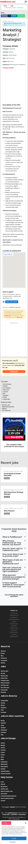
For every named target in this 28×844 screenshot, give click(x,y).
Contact (3, 802)
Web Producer (9, 513)
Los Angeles (7, 388)
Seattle (5, 386)
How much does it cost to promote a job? (12, 557)
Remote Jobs (4, 677)
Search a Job (6, 405)
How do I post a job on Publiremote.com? (12, 551)
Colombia (3, 714)
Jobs (11, 6)
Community (4, 662)
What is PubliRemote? (12, 539)
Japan (2, 727)
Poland (3, 756)
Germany (3, 751)
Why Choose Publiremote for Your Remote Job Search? (11, 545)
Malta (2, 761)
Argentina (3, 709)
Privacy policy (6, 816)
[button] (25, 823)
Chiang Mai (6, 399)
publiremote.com (12, 814)
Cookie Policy (13, 842)
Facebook (4, 15)
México (3, 707)
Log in (7, 808)
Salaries (4, 408)
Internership (4, 691)
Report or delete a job (7, 793)
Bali (4, 393)
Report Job (19, 317)
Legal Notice (14, 816)
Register (12, 808)
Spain (2, 759)
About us (3, 652)
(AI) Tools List (6, 410)
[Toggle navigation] (26, 1)
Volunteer (3, 694)
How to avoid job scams (7, 800)
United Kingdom (5, 773)
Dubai (5, 397)
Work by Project (5, 684)
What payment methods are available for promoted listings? (13, 579)
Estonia (3, 749)
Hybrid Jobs (4, 680)
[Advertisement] (14, 86)
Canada (3, 704)
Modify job (12, 307)
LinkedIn (13, 15)
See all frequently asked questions (14, 597)
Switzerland (4, 763)
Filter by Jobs (4, 673)
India (2, 736)
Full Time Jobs (5, 687)
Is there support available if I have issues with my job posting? (13, 586)
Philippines (4, 731)
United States (4, 702)
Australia (3, 724)
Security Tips (7, 315)
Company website (8, 67)
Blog (2, 657)
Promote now (14, 371)
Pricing (3, 655)
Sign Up (3, 786)
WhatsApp (21, 15)
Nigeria (3, 722)
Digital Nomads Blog (8, 406)
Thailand (3, 729)
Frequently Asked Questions (8, 797)
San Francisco (7, 384)
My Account (4, 788)
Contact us (4, 660)
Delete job (17, 307)
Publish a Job (4, 790)
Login (2, 783)
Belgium (3, 747)
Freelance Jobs (5, 682)
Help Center (4, 795)
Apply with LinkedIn (11, 302)
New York (6, 389)
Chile (2, 711)
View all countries (6, 775)
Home (5, 6)
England (3, 770)
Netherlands (4, 766)
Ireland (3, 754)
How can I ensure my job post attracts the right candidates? (11, 571)
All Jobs (3, 675)
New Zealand (4, 768)
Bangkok (5, 395)
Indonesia (3, 734)
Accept (14, 838)
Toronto (5, 391)
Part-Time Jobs (5, 689)
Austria (3, 744)
